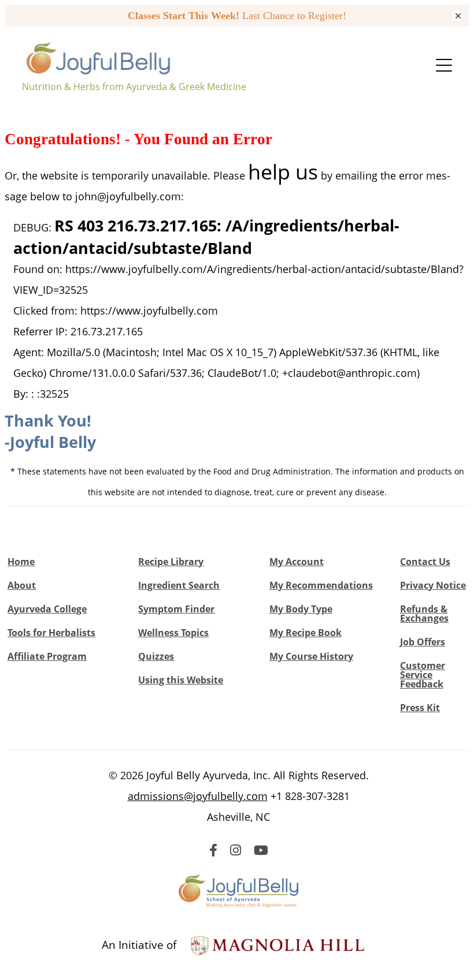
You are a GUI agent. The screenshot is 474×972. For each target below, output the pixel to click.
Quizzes (156, 656)
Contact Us (425, 561)
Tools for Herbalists (51, 632)
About (22, 585)
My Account (296, 561)
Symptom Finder (176, 609)
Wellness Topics (173, 632)
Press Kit (420, 707)
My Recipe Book (305, 632)
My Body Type (300, 609)
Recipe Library (170, 561)
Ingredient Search (179, 585)
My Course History (311, 656)
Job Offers (422, 641)
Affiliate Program (47, 656)
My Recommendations (321, 585)
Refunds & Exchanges (424, 614)
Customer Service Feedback (422, 674)
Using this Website (180, 680)
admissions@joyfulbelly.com (198, 796)
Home (21, 561)
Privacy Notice (433, 585)
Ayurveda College (47, 609)
